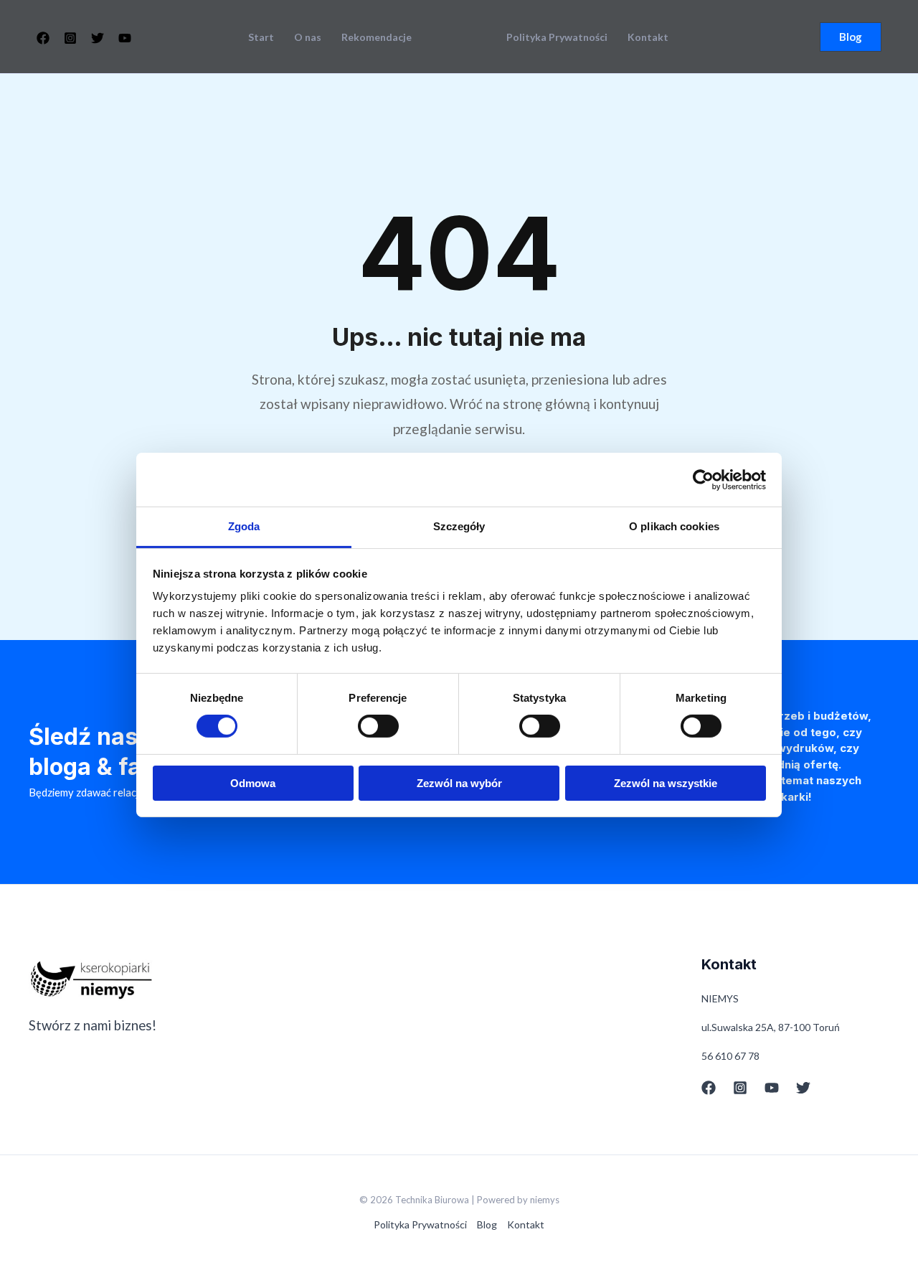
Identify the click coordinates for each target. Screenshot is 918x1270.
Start (261, 37)
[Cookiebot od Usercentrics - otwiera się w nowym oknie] (703, 479)
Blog (487, 1224)
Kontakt (648, 37)
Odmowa (252, 783)
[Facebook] (43, 38)
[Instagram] (70, 38)
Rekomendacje (376, 37)
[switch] (378, 726)
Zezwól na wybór (459, 783)
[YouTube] (124, 38)
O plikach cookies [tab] (674, 526)
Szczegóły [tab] (459, 526)
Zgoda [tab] (244, 526)
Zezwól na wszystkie (665, 783)
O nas (307, 37)
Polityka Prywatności (556, 37)
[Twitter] (97, 38)
